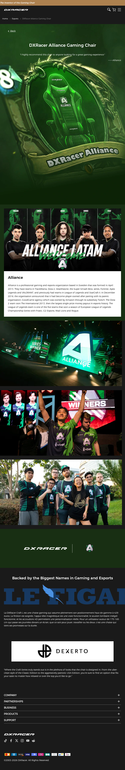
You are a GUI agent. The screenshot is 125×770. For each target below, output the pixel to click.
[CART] (114, 10)
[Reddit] (35, 741)
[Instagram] (23, 741)
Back (13, 31)
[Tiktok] (6, 741)
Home (5, 19)
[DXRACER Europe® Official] (55, 10)
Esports (15, 19)
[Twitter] (18, 741)
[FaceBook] (12, 741)
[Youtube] (29, 741)
